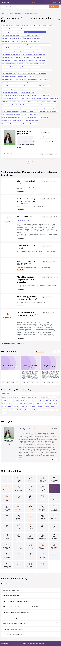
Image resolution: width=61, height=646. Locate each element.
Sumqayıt (16, 397)
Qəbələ (33, 409)
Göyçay (52, 400)
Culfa (52, 406)
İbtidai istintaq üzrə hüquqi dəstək (10, 101)
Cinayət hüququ (18, 13)
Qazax (35, 400)
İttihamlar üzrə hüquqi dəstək (49, 101)
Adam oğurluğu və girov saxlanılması (10, 25)
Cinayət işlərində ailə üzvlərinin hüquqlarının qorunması (37, 44)
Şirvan (53, 397)
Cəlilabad (4, 400)
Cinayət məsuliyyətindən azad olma (30, 66)
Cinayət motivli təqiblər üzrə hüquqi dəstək (40, 70)
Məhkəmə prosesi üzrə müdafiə (28, 108)
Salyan (3, 413)
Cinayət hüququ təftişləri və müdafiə (30, 35)
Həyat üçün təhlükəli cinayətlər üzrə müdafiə (48, 98)
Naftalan (27, 409)
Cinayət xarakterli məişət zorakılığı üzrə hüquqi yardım (36, 85)
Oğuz (49, 403)
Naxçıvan (43, 397)
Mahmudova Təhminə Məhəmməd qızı (24, 132)
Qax (57, 400)
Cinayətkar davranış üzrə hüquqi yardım (11, 89)
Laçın (21, 409)
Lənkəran (30, 397)
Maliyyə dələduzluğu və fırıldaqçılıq (10, 108)
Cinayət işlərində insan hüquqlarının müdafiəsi (29, 47)
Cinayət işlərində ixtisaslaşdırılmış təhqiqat (12, 51)
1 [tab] (19, 459)
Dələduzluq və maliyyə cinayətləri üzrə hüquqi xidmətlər (15, 95)
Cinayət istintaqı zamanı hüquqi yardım (35, 63)
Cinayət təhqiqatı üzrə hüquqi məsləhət (11, 85)
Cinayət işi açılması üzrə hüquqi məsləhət (12, 38)
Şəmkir (46, 400)
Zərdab (22, 406)
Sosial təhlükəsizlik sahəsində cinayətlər (11, 120)
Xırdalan (4, 397)
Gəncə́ (10, 397)
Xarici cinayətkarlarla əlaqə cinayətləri (11, 123)
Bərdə (36, 397)
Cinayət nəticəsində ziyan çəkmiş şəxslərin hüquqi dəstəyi (32, 73)
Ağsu (25, 403)
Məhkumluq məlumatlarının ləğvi (46, 108)
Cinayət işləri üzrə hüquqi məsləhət (32, 38)
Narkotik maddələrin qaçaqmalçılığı (28, 111)
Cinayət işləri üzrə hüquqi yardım (10, 41)
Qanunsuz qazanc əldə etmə (29, 114)
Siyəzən (45, 409)
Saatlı (40, 400)
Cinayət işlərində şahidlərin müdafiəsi (34, 51)
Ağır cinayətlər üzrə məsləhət (29, 25)
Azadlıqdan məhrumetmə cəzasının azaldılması (13, 28)
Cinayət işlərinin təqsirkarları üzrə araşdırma (12, 63)
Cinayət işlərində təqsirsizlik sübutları (11, 57)
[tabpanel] (30, 443)
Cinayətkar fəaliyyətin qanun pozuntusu (33, 89)
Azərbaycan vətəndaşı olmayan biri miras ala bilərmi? (26, 201)
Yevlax (9, 406)
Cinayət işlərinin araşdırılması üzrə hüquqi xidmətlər (14, 60)
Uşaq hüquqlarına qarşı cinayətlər (31, 120)
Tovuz (15, 403)
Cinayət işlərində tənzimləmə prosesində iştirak (34, 54)
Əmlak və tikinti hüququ (24, 318)
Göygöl (30, 403)
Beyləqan (40, 406)
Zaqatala (16, 406)
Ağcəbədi (23, 397)
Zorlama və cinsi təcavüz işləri (30, 123)
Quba (16, 400)
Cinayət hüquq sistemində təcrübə (10, 35)
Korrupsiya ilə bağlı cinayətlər (48, 104)
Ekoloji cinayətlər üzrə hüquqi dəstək (40, 95)
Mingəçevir (29, 400)
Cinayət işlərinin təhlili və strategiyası (38, 60)
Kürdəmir (37, 403)
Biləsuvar (46, 406)
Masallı (11, 400)
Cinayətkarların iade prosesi (27, 92)
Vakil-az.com (8, 2)
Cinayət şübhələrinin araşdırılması (10, 82)
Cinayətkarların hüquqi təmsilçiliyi (10, 92)
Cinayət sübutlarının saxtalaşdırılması (29, 82)
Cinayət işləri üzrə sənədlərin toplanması (12, 44)
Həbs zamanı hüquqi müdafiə (9, 98)
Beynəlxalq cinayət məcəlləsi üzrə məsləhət (37, 28)
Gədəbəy (4, 409)
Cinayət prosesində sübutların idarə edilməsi (37, 79)
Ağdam (27, 406)
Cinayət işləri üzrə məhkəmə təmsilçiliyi (29, 41)
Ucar (56, 409)
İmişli (10, 409)
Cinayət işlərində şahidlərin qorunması (11, 54)
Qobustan (55, 403)
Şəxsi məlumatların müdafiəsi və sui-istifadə (37, 117)
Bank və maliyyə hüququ (24, 220)
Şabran (9, 403)
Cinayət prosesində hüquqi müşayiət (25, 76)
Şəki (48, 397)
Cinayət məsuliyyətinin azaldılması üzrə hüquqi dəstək (15, 70)
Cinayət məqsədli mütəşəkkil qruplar (11, 66)
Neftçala (44, 403)
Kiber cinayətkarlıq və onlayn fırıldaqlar (29, 104)
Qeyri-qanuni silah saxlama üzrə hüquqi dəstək (13, 117)
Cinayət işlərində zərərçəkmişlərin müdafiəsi (33, 57)
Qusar (3, 403)
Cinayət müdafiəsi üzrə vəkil (9, 73)
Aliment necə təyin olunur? (28, 181)
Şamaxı (4, 406)
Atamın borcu (22, 216)
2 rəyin (21, 134)
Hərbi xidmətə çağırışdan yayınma (27, 98)
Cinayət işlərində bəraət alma (9, 47)
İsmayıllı (16, 409)
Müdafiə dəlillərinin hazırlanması (10, 111)
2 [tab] (20, 459)
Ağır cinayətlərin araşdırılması (45, 25)
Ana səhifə (3, 13)
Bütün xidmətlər (10, 13)
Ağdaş (20, 403)
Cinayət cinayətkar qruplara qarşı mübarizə (12, 32)
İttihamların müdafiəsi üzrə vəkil (9, 104)
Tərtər (51, 409)
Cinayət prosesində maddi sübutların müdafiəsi (13, 79)
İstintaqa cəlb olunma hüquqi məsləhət (30, 101)
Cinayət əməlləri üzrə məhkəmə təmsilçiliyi (35, 32)
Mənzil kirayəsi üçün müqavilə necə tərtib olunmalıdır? (25, 279)
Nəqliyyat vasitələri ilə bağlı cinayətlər (11, 114)
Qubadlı (39, 409)
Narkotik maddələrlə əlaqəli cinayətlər (48, 111)
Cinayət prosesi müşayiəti (8, 76)
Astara (33, 406)
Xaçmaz (22, 400)
